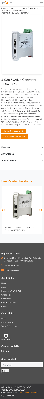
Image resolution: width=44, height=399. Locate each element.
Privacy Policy (7, 322)
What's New (6, 295)
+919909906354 (12, 265)
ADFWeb (4, 10)
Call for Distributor (8, 302)
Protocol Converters (18, 10)
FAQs (3, 318)
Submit (5, 371)
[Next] (41, 210)
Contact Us (6, 299)
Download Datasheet (13, 136)
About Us (5, 287)
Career (4, 306)
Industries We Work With (11, 291)
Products (12, 8)
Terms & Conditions (9, 326)
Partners (22, 8)
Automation (32, 8)
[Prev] (2, 210)
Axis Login (5, 339)
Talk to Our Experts (12, 131)
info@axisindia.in (12, 270)
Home (3, 8)
